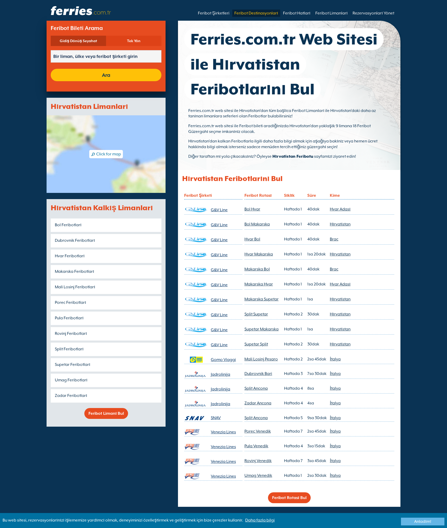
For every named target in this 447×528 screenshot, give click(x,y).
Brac (334, 239)
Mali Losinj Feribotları (75, 287)
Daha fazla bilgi (260, 520)
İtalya (335, 359)
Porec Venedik (257, 431)
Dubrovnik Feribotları (75, 240)
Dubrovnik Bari (258, 373)
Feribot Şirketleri (213, 13)
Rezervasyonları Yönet (373, 13)
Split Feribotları (69, 349)
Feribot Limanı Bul (106, 413)
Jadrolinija (220, 374)
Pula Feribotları (69, 318)
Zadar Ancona (257, 403)
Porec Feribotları (70, 302)
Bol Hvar (252, 209)
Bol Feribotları (68, 225)
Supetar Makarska (261, 329)
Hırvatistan (340, 224)
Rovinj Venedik (258, 460)
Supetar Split (256, 344)
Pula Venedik (256, 446)
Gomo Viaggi (223, 359)
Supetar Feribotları (72, 364)
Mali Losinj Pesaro (261, 359)
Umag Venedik (258, 475)
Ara (106, 75)
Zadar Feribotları (71, 395)
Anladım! (422, 521)
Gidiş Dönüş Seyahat (78, 41)
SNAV (216, 418)
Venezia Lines (223, 432)
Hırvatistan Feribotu (292, 156)
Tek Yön (133, 41)
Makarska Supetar (261, 299)
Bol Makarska (257, 224)
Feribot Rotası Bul (289, 497)
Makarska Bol (257, 269)
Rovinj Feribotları (71, 333)
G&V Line (219, 210)
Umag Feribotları (71, 380)
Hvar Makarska (258, 254)
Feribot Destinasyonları (256, 13)
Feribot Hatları (296, 13)
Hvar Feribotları (70, 256)
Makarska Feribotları (74, 271)
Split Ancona (256, 388)
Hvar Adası (340, 209)
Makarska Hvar (258, 284)
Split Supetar (256, 314)
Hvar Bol (252, 239)
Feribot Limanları (331, 13)
